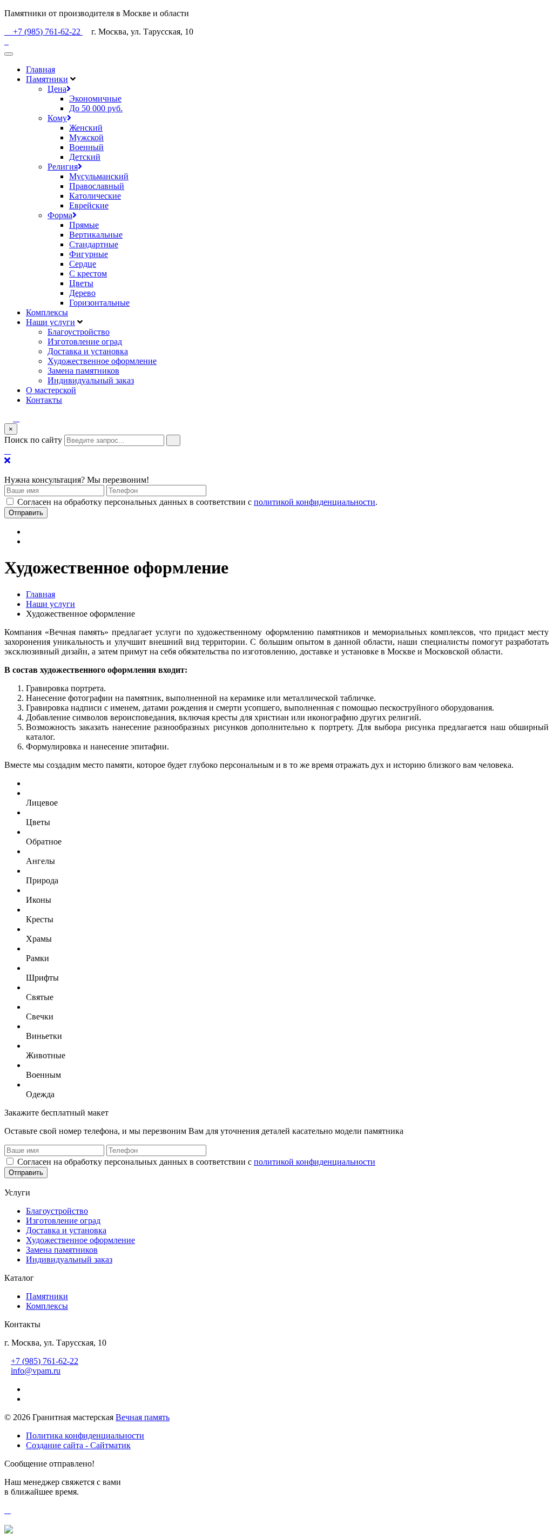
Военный (86, 147)
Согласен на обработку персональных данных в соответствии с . (197, 501)
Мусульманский (99, 176)
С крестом (88, 273)
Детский (84, 156)
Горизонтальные (99, 302)
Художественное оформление (102, 361)
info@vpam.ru (35, 1370)
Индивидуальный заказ (91, 380)
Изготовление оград (85, 341)
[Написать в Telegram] (276, 1520)
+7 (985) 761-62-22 (47, 31)
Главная (40, 69)
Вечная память (143, 1417)
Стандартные (93, 244)
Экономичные (95, 98)
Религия (63, 166)
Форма (60, 215)
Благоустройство (79, 331)
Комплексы (47, 312)
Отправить (26, 513)
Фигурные (88, 254)
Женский (86, 127)
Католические (95, 195)
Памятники (47, 79)
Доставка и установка (88, 351)
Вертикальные (96, 234)
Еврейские (89, 205)
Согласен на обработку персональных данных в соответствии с (196, 1161)
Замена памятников (83, 370)
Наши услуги (50, 322)
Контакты (44, 399)
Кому (57, 118)
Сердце (82, 263)
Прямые (84, 224)
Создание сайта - (78, 1445)
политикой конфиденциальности (314, 501)
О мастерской (51, 390)
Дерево (82, 293)
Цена (57, 88)
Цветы (81, 283)
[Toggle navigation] (8, 54)
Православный (96, 186)
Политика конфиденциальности (85, 1435)
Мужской (86, 137)
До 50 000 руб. (96, 108)
